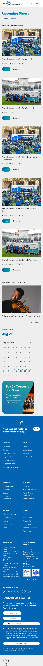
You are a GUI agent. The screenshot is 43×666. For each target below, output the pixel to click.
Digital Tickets (8, 457)
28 (8, 352)
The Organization (9, 514)
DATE (6, 19)
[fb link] (4, 591)
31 (21, 352)
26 (12, 371)
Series (13, 19)
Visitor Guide (27, 450)
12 (12, 362)
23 (29, 366)
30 (17, 352)
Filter (35, 322)
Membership (7, 489)
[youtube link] (21, 591)
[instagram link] (8, 591)
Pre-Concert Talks (29, 457)
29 (12, 352)
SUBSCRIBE (21, 643)
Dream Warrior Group (18, 650)
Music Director (8, 524)
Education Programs (30, 489)
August (6, 343)
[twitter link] (13, 591)
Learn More (27, 486)
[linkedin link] (17, 591)
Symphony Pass (9, 464)
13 (17, 362)
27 (4, 352)
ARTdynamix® (7, 650)
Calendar (6, 447)
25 (8, 371)
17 (4, 366)
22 (25, 366)
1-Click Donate (8, 486)
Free (6, 69)
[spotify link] (25, 591)
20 (17, 366)
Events (5, 493)
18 (8, 366)
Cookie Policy (28, 524)
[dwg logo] (21, 423)
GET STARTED (14, 403)
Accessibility (27, 454)
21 (21, 366)
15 (25, 362)
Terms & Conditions (30, 528)
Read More (17, 69)
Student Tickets (9, 460)
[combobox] (6, 623)
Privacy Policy (28, 521)
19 (12, 366)
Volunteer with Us (29, 517)
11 (8, 362)
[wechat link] (29, 591)
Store (25, 514)
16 (29, 362)
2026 (11, 343)
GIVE (36, 429)
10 (4, 362)
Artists (5, 521)
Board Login (27, 531)
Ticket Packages (9, 454)
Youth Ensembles (29, 499)
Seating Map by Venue (11, 467)
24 (4, 371)
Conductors (7, 517)
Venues (25, 447)
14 (21, 362)
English (37, 3)
